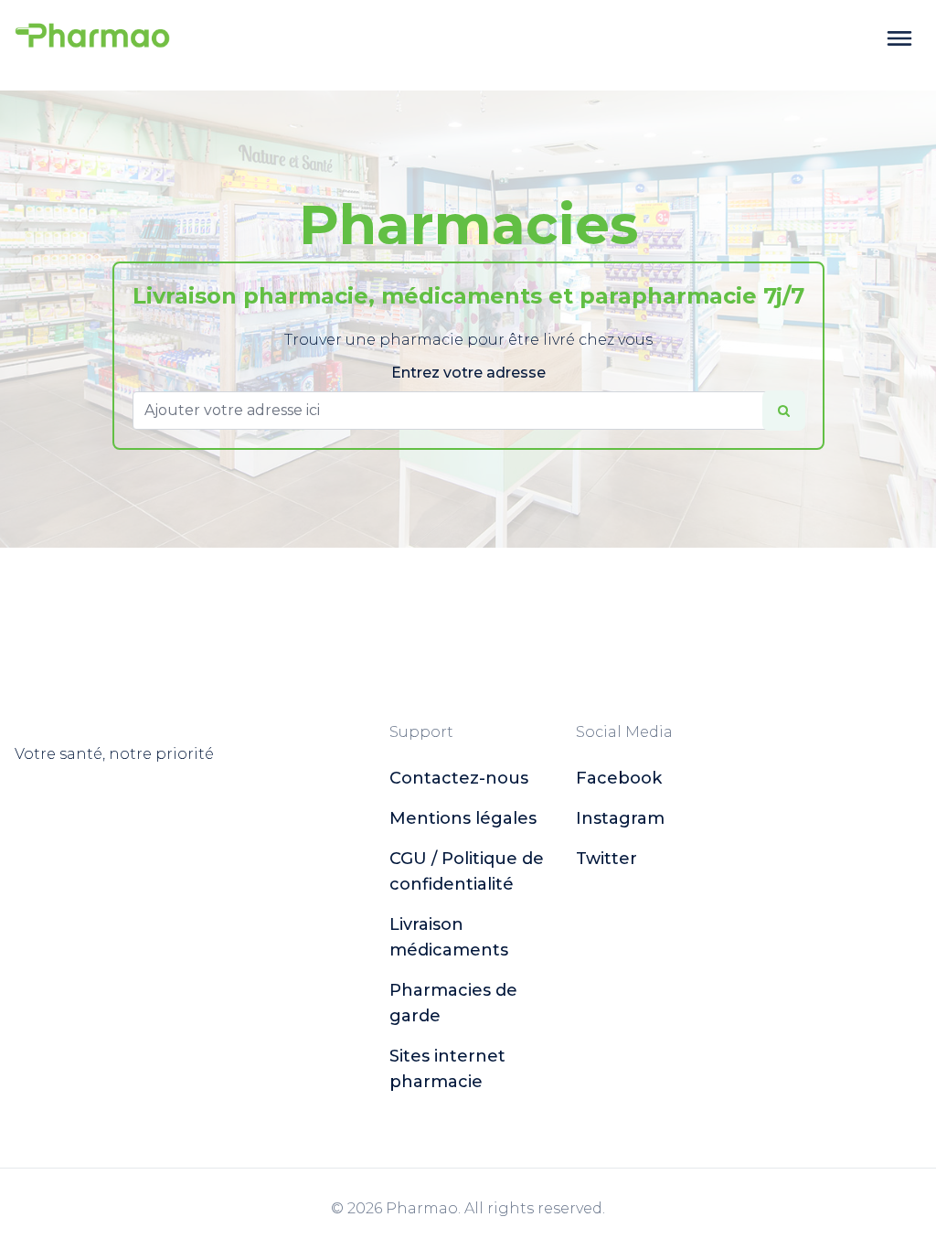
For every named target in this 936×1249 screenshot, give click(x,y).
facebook (619, 778)
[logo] (92, 38)
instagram (620, 818)
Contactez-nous (458, 778)
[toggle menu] (899, 38)
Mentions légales (463, 818)
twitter (606, 859)
